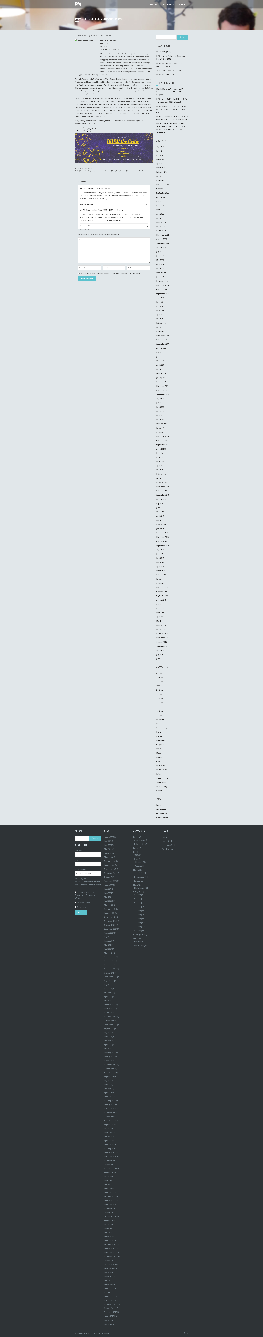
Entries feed (161, 809)
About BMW (154, 4)
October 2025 (161, 189)
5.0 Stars (159, 715)
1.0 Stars (159, 677)
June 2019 (160, 508)
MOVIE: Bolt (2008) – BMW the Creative (95, 188)
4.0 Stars (159, 707)
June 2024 (160, 256)
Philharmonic (161, 765)
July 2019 (159, 503)
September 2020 (162, 445)
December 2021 (162, 382)
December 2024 (162, 231)
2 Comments (107, 36)
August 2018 (161, 550)
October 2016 (161, 642)
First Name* (79, 851)
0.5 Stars (159, 673)
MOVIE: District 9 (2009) (165, 74)
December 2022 (162, 331)
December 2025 (162, 180)
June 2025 (160, 205)
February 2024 (161, 273)
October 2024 (161, 239)
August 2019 (161, 499)
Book (158, 723)
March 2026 (160, 168)
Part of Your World (121, 171)
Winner (159, 791)
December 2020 (162, 432)
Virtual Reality (161, 786)
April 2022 (160, 365)
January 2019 (161, 529)
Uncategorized (162, 778)
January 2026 (161, 176)
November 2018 (162, 537)
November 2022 (162, 335)
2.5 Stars (159, 694)
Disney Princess (99, 171)
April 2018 (160, 566)
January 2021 (161, 428)
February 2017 (161, 625)
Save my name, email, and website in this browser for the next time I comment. (110, 273)
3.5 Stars (79, 168)
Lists (135, 852)
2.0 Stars (159, 690)
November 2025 (162, 184)
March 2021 (160, 419)
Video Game (161, 782)
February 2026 (161, 172)
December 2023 (162, 281)
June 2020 (160, 457)
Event (158, 732)
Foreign (159, 736)
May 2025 (160, 210)
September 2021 (162, 394)
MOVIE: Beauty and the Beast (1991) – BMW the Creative (101, 210)
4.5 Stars (159, 711)
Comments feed (162, 813)
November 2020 (162, 436)
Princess (129, 171)
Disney (93, 171)
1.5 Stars (159, 681)
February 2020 (161, 474)
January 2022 (161, 377)
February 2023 (161, 323)
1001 (158, 686)
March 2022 (160, 369)
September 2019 (162, 495)
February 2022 (161, 373)
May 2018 (160, 562)
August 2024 (161, 247)
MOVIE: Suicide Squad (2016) (176, 119)
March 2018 (160, 571)
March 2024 (160, 268)
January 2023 (161, 327)
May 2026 (160, 159)
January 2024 (161, 277)
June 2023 (160, 306)
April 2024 (160, 264)
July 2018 (159, 554)
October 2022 (161, 340)
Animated (85, 168)
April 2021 (160, 415)
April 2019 (160, 516)
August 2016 (161, 650)
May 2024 (160, 260)
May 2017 (160, 613)
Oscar (158, 761)
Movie (90, 168)
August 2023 (161, 298)
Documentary (161, 728)
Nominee (159, 757)
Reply (146, 204)
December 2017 (162, 583)
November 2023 (162, 285)
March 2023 (160, 319)
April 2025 (160, 214)
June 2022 (160, 356)
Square (94, 1333)
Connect (181, 4)
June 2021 (160, 407)
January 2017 (161, 629)
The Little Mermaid (142, 171)
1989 (78, 171)
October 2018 (161, 541)
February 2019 (161, 524)
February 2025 (161, 222)
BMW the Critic (168, 4)
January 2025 (161, 226)
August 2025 (161, 197)
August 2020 (161, 449)
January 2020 (161, 478)
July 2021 (159, 403)
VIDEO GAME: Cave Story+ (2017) (168, 70)
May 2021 (160, 411)
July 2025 (159, 201)
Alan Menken (83, 171)
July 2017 (159, 604)
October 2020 (161, 440)
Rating (158, 774)
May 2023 (160, 310)
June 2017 (160, 608)
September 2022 (162, 344)
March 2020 (160, 470)
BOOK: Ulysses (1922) (177, 102)
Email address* (81, 869)
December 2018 (162, 533)
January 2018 (161, 579)
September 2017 (162, 596)
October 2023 (161, 289)
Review (134, 171)
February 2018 (161, 575)
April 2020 (160, 466)
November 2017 (162, 587)
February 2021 (161, 424)
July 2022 (159, 352)
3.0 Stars (159, 698)
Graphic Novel (161, 744)
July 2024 (159, 252)
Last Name (79, 860)
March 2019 (160, 520)
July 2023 (159, 302)
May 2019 (160, 512)
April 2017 (160, 617)
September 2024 (162, 243)
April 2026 (160, 163)
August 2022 (161, 348)
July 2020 (159, 453)
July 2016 (159, 655)
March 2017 (160, 621)
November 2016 (162, 638)
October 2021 (161, 390)
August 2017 (161, 600)
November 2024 (162, 235)
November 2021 (162, 386)
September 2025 (162, 193)
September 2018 (162, 545)
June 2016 (160, 659)
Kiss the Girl (108, 171)
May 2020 (160, 461)
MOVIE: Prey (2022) (163, 52)
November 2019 (162, 487)
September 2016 (162, 646)
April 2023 (160, 314)
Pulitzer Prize (161, 770)
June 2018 (160, 558)
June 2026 (160, 155)
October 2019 (161, 491)
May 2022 (160, 361)
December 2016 (162, 634)
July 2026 (159, 151)
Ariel (89, 171)
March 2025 (160, 218)
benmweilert (93, 36)
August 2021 (161, 398)
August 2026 (161, 147)
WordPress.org (162, 818)
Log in (158, 805)
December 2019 (162, 482)
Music (158, 753)
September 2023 (162, 294)
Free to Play (160, 740)
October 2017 (161, 592)
